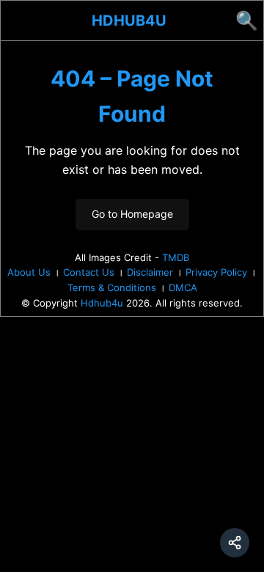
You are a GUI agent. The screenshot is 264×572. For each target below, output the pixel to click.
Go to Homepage (132, 214)
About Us (29, 272)
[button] (234, 542)
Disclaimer (150, 272)
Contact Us (88, 272)
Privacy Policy (216, 272)
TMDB (175, 257)
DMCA (183, 287)
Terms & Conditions (111, 287)
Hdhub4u (129, 20)
